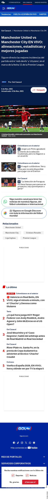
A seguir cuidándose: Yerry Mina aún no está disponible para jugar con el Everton (31, 168)
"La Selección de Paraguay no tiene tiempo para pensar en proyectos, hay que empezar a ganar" (32, 185)
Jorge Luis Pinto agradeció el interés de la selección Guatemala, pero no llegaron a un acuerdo (31, 152)
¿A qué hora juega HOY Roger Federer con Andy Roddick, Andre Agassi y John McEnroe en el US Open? (25, 319)
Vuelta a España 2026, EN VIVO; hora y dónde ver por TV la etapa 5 (25, 367)
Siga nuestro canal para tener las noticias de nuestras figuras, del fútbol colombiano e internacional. (26, 201)
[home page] (3, 2)
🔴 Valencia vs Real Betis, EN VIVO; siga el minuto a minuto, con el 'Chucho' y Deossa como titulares (26, 302)
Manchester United (13, 227)
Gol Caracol (27, 2)
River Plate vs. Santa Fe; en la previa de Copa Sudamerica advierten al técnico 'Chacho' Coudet (23, 352)
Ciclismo (10, 362)
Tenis (9, 311)
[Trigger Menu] (3, 8)
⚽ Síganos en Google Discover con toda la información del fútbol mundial (26, 213)
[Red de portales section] (44, 457)
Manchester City (12, 233)
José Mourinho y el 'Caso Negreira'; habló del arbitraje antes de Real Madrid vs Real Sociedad (26, 335)
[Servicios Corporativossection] (44, 463)
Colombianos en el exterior (29, 146)
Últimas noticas (14, 2)
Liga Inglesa (10, 238)
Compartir (41, 90)
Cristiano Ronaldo (33, 233)
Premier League (29, 238)
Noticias (33, 475)
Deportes (19, 475)
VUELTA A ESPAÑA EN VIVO (25, 14)
